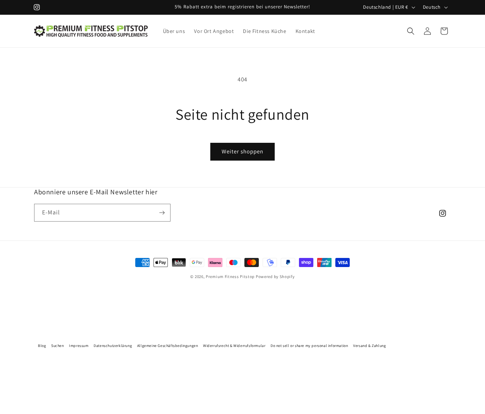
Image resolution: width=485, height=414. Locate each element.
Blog (42, 345)
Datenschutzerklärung (113, 345)
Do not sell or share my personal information (309, 345)
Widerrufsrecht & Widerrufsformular (234, 345)
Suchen (57, 345)
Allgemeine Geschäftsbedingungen (167, 345)
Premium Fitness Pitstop (230, 276)
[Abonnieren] (161, 213)
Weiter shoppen (242, 151)
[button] (410, 31)
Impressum (78, 345)
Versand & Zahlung (369, 345)
